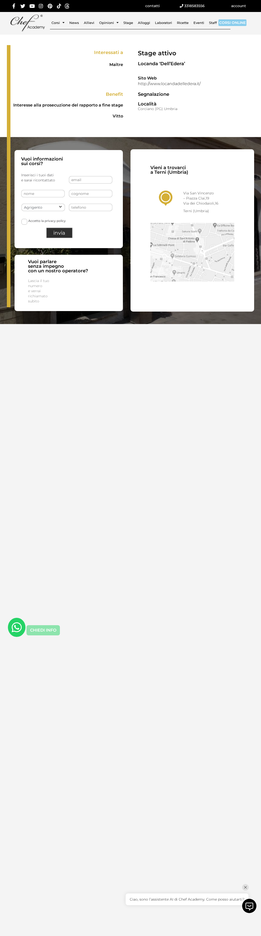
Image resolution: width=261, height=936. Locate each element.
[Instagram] (41, 6)
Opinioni (106, 23)
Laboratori (163, 23)
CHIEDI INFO (43, 630)
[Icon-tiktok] (59, 6)
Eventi (198, 23)
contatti (152, 6)
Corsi (55, 23)
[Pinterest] (50, 6)
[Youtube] (32, 6)
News (74, 23)
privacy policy (55, 221)
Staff (213, 23)
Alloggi (144, 23)
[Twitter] (22, 6)
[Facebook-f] (13, 6)
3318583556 (194, 6)
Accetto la (47, 221)
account (238, 6)
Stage (128, 23)
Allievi (89, 23)
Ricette (183, 23)
